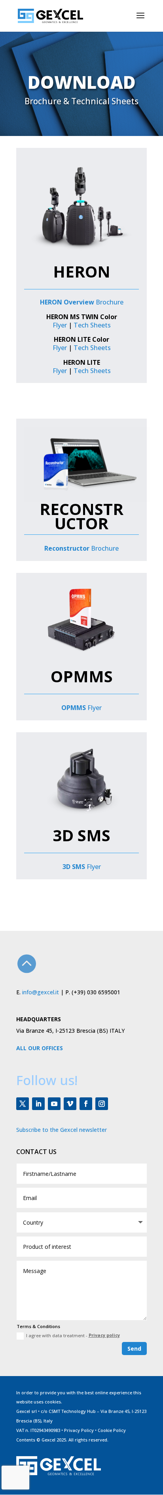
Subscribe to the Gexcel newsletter (61, 1129)
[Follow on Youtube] (54, 1103)
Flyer (60, 325)
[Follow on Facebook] (86, 1103)
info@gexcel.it (40, 992)
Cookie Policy (112, 1430)
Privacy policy (104, 1335)
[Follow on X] (22, 1103)
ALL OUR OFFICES (39, 1048)
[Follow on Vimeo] (70, 1103)
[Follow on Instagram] (101, 1103)
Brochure (81, 302)
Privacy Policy (79, 1430)
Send (134, 1348)
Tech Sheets (92, 325)
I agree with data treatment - (73, 1335)
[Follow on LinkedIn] (38, 1103)
